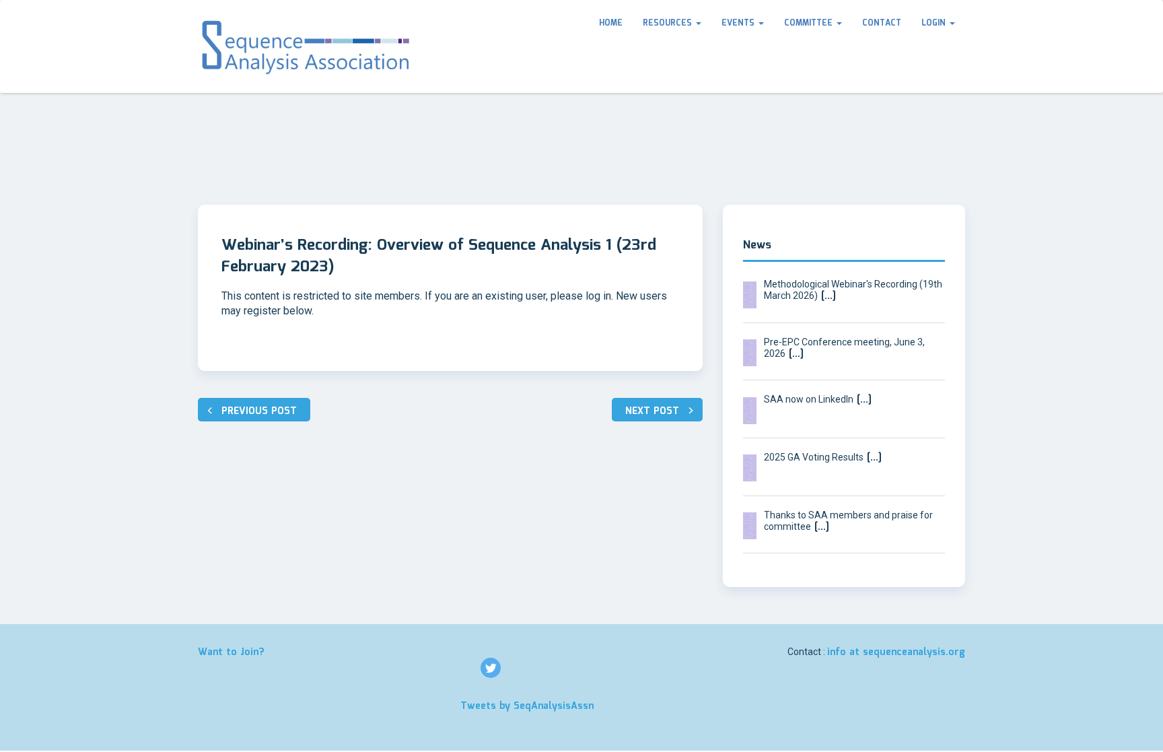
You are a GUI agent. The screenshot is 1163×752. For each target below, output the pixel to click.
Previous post (259, 411)
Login (934, 23)
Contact (881, 23)
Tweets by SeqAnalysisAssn (527, 706)
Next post (652, 411)
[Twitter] (491, 668)
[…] (827, 296)
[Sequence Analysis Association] (306, 46)
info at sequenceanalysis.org (896, 652)
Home (611, 23)
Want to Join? (231, 652)
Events (739, 23)
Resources (669, 23)
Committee (809, 23)
